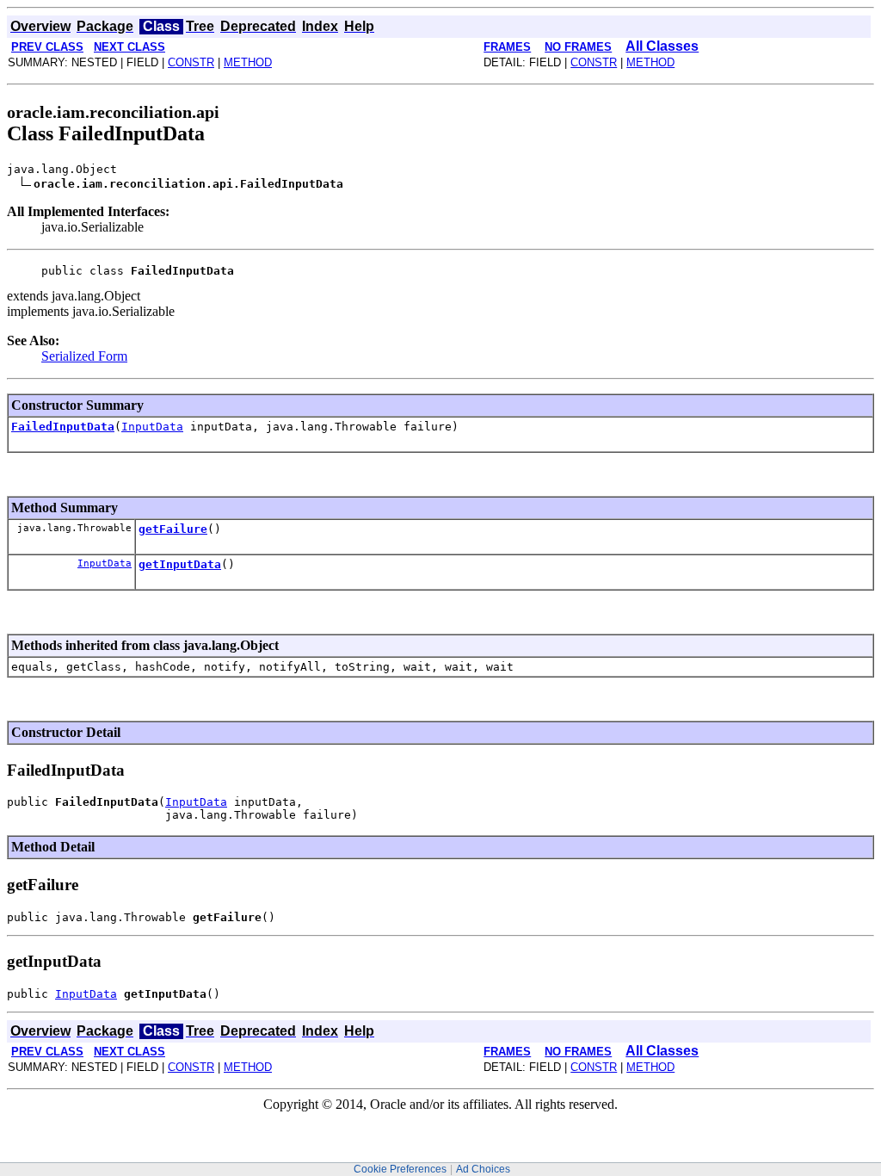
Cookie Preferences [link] (400, 1169)
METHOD (248, 62)
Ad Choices (483, 1169)
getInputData (180, 564)
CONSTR (191, 62)
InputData (152, 426)
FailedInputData (62, 426)
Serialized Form (84, 356)
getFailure (173, 529)
